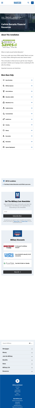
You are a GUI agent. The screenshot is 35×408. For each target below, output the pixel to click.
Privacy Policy (24, 221)
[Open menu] (2, 2)
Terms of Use (16, 221)
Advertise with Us (17, 405)
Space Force (17, 394)
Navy (17, 393)
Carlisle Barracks (17, 17)
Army (17, 388)
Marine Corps (17, 391)
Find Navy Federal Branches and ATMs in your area (17, 184)
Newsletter (17, 402)
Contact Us (17, 403)
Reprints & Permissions (17, 407)
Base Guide (8, 17)
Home (2, 17)
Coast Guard (17, 390)
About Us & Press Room (17, 400)
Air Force (17, 387)
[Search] (28, 2)
